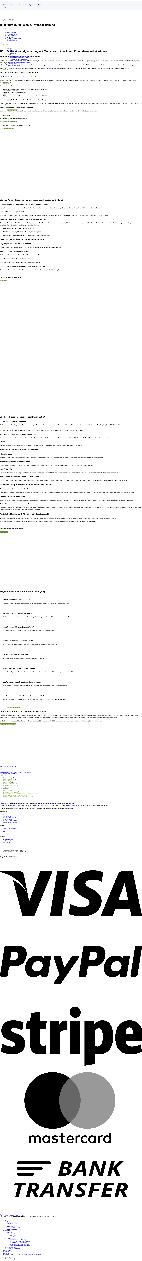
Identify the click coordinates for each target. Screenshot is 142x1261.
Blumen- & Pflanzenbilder (14, 38)
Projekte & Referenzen (10, 785)
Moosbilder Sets (11, 32)
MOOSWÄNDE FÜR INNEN (8, 773)
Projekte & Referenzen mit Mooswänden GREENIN (18, 796)
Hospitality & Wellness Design (19, 59)
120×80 (35, 685)
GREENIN (3, 803)
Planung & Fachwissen (13, 1248)
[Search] (4, 23)
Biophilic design (8, 778)
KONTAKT (6, 84)
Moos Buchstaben (12, 40)
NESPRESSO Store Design (11, 791)
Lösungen (9, 48)
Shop (4, 28)
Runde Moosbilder (12, 35)
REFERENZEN (7, 69)
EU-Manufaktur (73, 805)
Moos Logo (13, 1237)
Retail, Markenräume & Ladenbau (20, 1244)
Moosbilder (11, 20)
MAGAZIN (6, 1251)
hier (46, 658)
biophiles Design (15, 805)
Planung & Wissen (8, 783)
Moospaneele (11, 37)
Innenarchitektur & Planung (18, 1239)
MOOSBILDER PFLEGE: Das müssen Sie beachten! (15, 772)
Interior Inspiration (4, 20)
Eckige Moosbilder (12, 34)
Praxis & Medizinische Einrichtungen (20, 62)
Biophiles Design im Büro (10, 792)
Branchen (9, 54)
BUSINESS (6, 44)
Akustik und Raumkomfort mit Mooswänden (16, 795)
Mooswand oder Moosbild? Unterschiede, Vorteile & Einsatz (20, 794)
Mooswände (6, 782)
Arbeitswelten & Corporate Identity (20, 1241)
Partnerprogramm (12, 1247)
